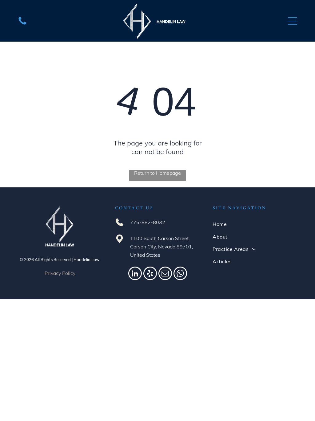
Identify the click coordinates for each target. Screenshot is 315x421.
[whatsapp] (180, 274)
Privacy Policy (60, 273)
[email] (165, 274)
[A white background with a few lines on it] (22, 24)
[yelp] (150, 274)
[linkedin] (135, 274)
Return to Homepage (157, 173)
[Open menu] (292, 21)
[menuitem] (255, 224)
